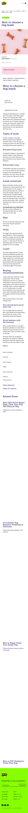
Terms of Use (17, 794)
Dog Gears (10, 78)
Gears (11, 11)
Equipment (5, 794)
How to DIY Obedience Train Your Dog (13, 762)
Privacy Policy (17, 796)
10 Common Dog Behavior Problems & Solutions (13, 524)
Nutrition (5, 796)
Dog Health (5, 792)
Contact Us (16, 799)
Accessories (17, 11)
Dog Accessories (19, 78)
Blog (7, 11)
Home (3, 11)
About (15, 792)
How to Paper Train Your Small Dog (12, 643)
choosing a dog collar (14, 138)
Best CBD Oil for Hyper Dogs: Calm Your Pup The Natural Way (14, 404)
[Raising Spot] (4, 774)
